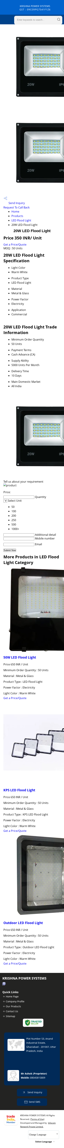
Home (15, 211)
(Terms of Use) (37, 1119)
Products (17, 216)
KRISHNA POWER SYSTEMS (35, 7)
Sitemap (10, 1016)
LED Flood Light (21, 220)
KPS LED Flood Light (19, 790)
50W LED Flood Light (19, 657)
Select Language (43, 1141)
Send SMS (34, 1101)
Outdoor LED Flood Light (23, 923)
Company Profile (15, 1001)
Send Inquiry (16, 203)
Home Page (12, 996)
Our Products (13, 1006)
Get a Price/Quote (14, 244)
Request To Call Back (16, 207)
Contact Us (12, 1011)
